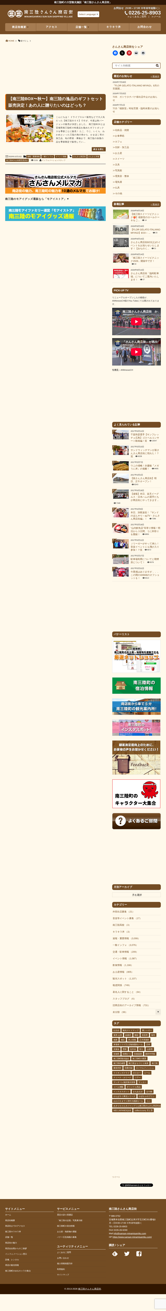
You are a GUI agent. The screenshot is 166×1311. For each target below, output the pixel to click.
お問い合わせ (63, 1258)
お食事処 (119, 136)
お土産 (118, 153)
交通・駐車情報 (124, 952)
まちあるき (138, 1092)
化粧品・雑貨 (122, 130)
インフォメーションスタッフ (53, 160)
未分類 (119, 1012)
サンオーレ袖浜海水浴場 (124, 1082)
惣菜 (125, 1049)
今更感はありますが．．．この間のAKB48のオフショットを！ (145, 575)
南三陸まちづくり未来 (138, 1063)
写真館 (118, 170)
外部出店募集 (122, 912)
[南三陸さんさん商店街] (40, 15)
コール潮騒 (118, 1087)
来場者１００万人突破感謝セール (128, 1044)
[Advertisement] (55, 68)
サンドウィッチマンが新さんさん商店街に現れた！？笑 (145, 453)
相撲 (115, 1040)
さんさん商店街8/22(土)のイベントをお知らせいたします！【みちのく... (145, 245)
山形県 (150, 1049)
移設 (136, 1035)
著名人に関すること (126, 992)
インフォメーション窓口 (16, 1254)
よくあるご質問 (64, 1252)
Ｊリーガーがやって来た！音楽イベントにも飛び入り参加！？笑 (145, 546)
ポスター (137, 1073)
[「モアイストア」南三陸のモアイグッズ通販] (55, 220)
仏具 (117, 187)
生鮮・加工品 (122, 147)
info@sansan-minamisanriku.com (130, 1233)
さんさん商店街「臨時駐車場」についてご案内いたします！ (145, 276)
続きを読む (98, 149)
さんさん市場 (93, 157)
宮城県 (116, 1054)
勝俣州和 (117, 1068)
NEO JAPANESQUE (122, 1110)
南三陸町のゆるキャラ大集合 (18, 1271)
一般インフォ (47, 157)
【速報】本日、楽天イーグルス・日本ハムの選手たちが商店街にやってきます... (145, 497)
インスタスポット (121, 1092)
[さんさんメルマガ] (55, 192)
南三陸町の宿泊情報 (66, 1226)
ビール (147, 1073)
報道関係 (121, 985)
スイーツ (119, 159)
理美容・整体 (122, 176)
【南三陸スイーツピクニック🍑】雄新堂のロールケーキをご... (145, 217)
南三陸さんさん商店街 (89, 1289)
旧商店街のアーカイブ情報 (130, 1005)
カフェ (118, 141)
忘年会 (133, 1049)
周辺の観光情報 (12, 1265)
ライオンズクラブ (121, 1073)
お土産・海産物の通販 (67, 1231)
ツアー (138, 1077)
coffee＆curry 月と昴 (144, 1110)
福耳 (153, 1035)
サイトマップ (63, 1275)
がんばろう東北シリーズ (124, 1096)
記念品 (116, 1030)
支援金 (116, 1049)
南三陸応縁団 (119, 1063)
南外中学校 (150, 1054)
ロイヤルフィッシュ (145, 1068)
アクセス (52, 27)
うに (149, 1101)
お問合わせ (144, 27)
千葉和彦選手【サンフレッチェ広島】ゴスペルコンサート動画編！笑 (145, 437)
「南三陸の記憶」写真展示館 (69, 1220)
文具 (117, 164)
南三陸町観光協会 (121, 1058)
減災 (123, 1040)
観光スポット (124, 978)
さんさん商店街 (79, 157)
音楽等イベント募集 (126, 918)
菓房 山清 (117, 1035)
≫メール (156, 16)
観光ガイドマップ (131, 1030)
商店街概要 (10, 1220)
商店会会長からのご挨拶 (16, 1248)
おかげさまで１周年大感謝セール (128, 1101)
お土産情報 (122, 972)
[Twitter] (127, 1253)
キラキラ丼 (114, 27)
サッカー (142, 1082)
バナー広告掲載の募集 (67, 1237)
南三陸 (155, 1063)
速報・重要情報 (33, 157)
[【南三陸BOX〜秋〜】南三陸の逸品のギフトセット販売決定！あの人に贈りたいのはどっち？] (29, 128)
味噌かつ (127, 1054)
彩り (141, 1049)
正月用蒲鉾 (144, 1040)
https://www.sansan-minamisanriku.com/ (132, 1237)
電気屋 (118, 182)
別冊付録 (128, 1068)
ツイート (116, 1177)
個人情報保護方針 (65, 1263)
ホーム (8, 1215)
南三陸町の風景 (139, 1058)
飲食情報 (122, 965)
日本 (148, 1044)
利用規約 (61, 1269)
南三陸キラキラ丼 (13, 1231)
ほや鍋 (149, 1092)
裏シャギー (147, 1030)
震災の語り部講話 (65, 1215)
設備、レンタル (12, 1260)
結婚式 (128, 1035)
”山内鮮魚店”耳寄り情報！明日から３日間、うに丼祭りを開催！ (145, 531)
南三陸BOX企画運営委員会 (17, 160)
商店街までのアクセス (15, 1226)
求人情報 (132, 1040)
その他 (118, 193)
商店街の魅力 (11, 1243)
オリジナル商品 (134, 1087)
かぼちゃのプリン (147, 1096)
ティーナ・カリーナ (122, 1077)
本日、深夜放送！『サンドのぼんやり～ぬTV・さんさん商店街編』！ (145, 515)
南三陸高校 (121, 925)
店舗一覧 (9, 1237)
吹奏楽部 (138, 1054)
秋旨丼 (145, 1035)
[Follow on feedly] (115, 1253)
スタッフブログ (123, 999)
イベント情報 (61, 157)
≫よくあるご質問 (136, 16)
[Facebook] (139, 1253)
